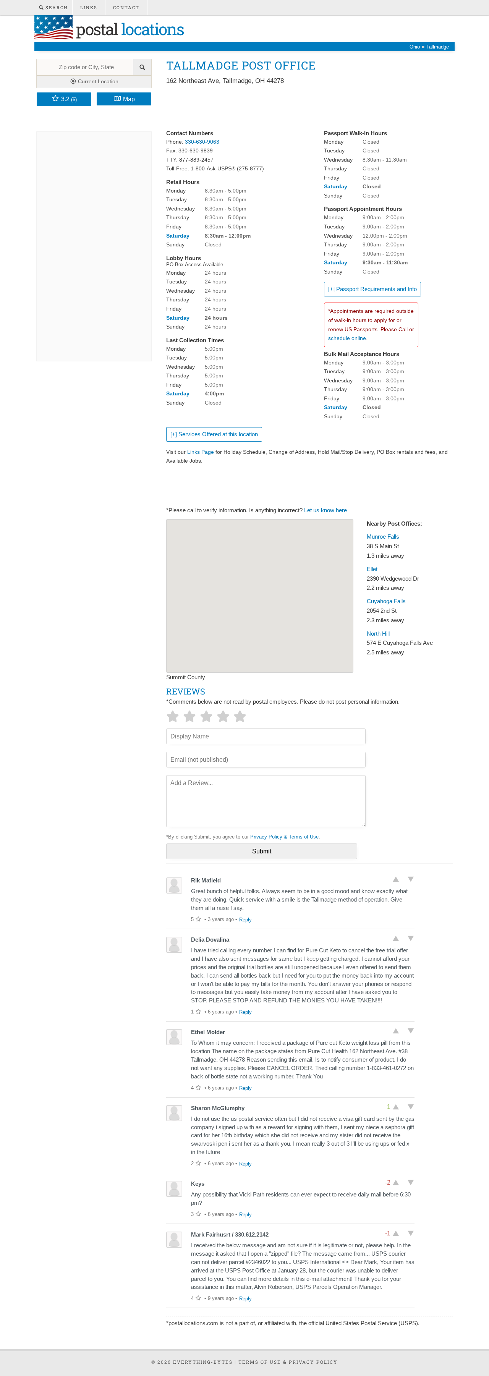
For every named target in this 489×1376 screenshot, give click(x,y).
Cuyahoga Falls (386, 601)
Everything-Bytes (203, 1362)
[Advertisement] (305, 108)
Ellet (372, 569)
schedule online (347, 338)
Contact (126, 7)
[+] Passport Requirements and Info (372, 289)
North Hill (378, 634)
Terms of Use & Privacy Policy (288, 1362)
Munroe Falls (383, 537)
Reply (245, 920)
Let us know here (325, 510)
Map (129, 99)
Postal (128, 28)
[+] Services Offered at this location (214, 434)
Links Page (200, 452)
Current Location (97, 81)
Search (56, 7)
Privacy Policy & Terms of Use (284, 837)
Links (88, 7)
